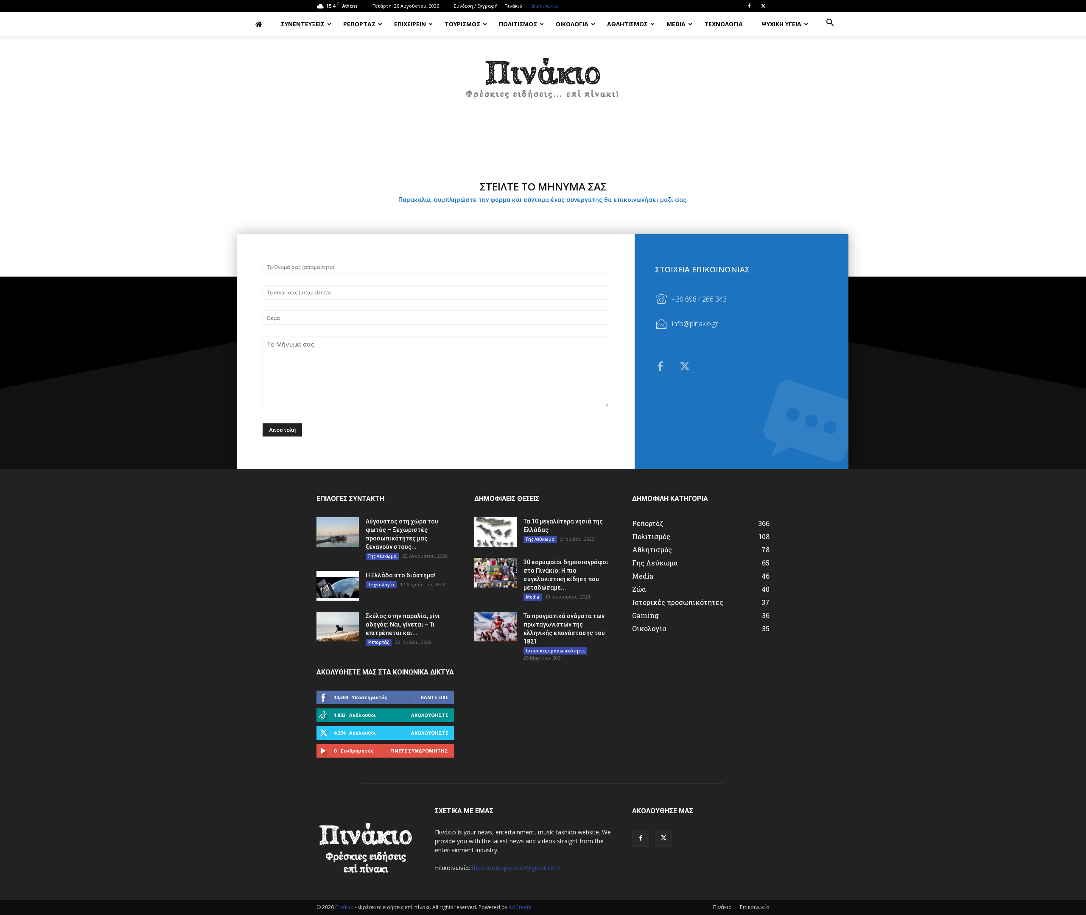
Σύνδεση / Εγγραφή (476, 6)
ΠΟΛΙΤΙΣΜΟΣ (518, 24)
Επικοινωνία (544, 6)
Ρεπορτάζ (378, 642)
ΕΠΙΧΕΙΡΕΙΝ (410, 24)
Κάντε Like (434, 697)
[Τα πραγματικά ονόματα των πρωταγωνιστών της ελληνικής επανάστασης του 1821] (495, 626)
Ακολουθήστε (429, 715)
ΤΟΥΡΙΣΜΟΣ (462, 24)
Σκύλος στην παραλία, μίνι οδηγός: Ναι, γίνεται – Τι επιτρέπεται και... (403, 624)
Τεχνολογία (381, 585)
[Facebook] (749, 6)
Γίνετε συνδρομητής (419, 750)
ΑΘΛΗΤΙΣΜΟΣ (627, 24)
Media (532, 597)
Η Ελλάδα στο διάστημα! (401, 575)
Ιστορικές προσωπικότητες (555, 651)
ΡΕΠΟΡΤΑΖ (359, 24)
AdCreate (520, 907)
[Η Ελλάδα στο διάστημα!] (337, 586)
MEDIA (676, 24)
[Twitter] (763, 6)
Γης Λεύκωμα (382, 556)
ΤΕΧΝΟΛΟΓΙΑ (723, 24)
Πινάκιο (513, 6)
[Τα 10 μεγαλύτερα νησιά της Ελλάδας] (495, 532)
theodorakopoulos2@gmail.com (516, 868)
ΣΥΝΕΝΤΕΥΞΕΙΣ (303, 24)
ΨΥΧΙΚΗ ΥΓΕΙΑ (781, 24)
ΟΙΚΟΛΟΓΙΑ (572, 24)
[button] (830, 24)
